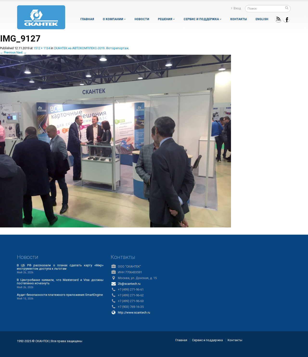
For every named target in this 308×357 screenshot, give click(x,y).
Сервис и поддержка (202, 19)
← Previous (8, 52)
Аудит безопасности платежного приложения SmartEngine (60, 295)
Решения (165, 19)
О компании (113, 19)
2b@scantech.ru (129, 284)
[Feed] (278, 18)
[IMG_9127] (115, 141)
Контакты (238, 19)
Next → (21, 52)
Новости (142, 19)
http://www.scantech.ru (134, 312)
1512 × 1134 (41, 48)
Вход (237, 8)
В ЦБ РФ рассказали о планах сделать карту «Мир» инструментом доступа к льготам (60, 266)
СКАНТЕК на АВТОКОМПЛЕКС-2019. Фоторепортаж (91, 48)
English (262, 19)
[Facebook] (286, 18)
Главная (87, 19)
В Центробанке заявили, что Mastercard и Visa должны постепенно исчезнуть (60, 281)
